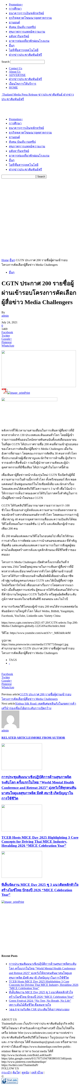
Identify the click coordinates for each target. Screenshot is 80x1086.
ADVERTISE (17, 75)
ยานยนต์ (14, 22)
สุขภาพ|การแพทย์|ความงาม (27, 31)
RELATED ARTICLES (16, 737)
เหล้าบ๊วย (37, 1072)
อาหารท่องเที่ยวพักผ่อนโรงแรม (29, 40)
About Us (14, 71)
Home (5, 260)
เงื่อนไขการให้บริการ (22, 83)
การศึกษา (15, 8)
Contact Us (15, 68)
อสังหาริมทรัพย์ (19, 36)
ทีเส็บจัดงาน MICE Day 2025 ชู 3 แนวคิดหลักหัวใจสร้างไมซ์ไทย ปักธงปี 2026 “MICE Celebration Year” (40, 890)
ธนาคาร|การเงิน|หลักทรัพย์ (26, 13)
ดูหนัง (25, 1072)
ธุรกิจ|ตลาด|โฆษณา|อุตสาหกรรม (30, 17)
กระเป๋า (6, 1072)
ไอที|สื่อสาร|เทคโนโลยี (23, 50)
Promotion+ (16, 4)
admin (5, 315)
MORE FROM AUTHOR (48, 737)
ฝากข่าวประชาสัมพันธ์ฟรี (25, 54)
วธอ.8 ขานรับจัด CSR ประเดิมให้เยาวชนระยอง (39, 1009)
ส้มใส (16, 1072)
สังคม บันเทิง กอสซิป (22, 27)
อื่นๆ (12, 45)
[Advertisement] (31, 106)
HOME (13, 87)
